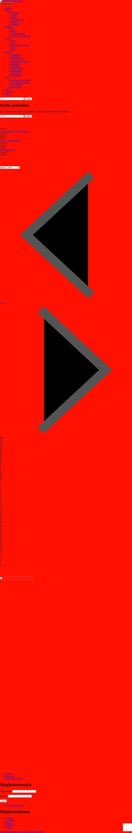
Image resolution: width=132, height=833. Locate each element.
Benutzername (6, 791)
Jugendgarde (15, 57)
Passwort (3, 796)
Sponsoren (9, 92)
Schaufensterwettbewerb (20, 36)
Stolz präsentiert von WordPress (31, 832)
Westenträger (15, 75)
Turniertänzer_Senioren (19, 45)
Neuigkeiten (10, 820)
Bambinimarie (16, 71)
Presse (12, 31)
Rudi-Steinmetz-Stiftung (20, 82)
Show (12, 50)
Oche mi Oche (16, 85)
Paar (12, 43)
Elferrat (13, 17)
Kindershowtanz (17, 69)
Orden (7, 78)
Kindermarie (15, 64)
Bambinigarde (16, 73)
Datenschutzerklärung (14, 778)
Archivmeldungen (17, 34)
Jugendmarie (15, 55)
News (12, 29)
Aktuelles (9, 27)
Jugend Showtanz (17, 59)
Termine (8, 827)
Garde (12, 48)
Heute (2, 303)
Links (7, 94)
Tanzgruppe (10, 825)
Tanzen (8, 38)
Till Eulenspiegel (17, 20)
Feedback (9, 818)
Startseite (9, 8)
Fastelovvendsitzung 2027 (10, 141)
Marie (12, 41)
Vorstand (14, 15)
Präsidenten (15, 13)
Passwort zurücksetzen (14, 805)
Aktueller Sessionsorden (20, 80)
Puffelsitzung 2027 (7, 150)
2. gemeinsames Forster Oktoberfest (14, 131)
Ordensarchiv (15, 87)
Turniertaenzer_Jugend (19, 62)
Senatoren (14, 22)
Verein (7, 10)
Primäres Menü (6, 4)
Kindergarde (15, 66)
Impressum (9, 776)
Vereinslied (14, 24)
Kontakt (8, 774)
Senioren (8, 823)
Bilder (7, 89)
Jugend (8, 52)
